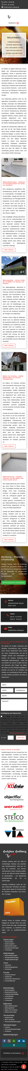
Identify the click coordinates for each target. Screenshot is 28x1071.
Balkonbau (7, 1004)
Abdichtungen (9, 942)
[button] (18, 23)
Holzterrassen (9, 1017)
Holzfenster (8, 977)
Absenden (21, 737)
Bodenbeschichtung (11, 992)
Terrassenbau (8, 1015)
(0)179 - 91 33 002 (16, 617)
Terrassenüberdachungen (13, 1021)
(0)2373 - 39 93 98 (16, 619)
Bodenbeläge (8, 988)
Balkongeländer (9, 1008)
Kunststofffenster (10, 981)
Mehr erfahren (9, 250)
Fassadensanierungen (12, 948)
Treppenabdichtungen (11, 959)
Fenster (6, 973)
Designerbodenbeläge (11, 994)
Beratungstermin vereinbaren (13, 582)
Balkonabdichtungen (11, 955)
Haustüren (8, 965)
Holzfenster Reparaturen (12, 979)
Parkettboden (9, 998)
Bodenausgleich (10, 944)
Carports (7, 1027)
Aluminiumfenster (10, 975)
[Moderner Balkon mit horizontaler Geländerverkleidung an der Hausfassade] (14, 265)
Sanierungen (8, 940)
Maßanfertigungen (10, 1035)
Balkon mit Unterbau (11, 1010)
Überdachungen (9, 1025)
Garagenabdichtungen (12, 957)
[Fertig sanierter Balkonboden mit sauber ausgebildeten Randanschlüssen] (14, 462)
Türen (5, 963)
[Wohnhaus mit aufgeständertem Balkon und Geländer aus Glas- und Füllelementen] (14, 361)
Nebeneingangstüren (11, 967)
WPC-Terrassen (10, 1019)
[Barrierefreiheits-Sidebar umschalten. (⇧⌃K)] (23, 1066)
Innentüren (8, 969)
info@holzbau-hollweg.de (16, 630)
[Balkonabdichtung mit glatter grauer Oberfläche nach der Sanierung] (14, 167)
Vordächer (8, 1031)
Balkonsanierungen (11, 946)
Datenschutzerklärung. (17, 733)
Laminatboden (9, 996)
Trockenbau (8, 950)
